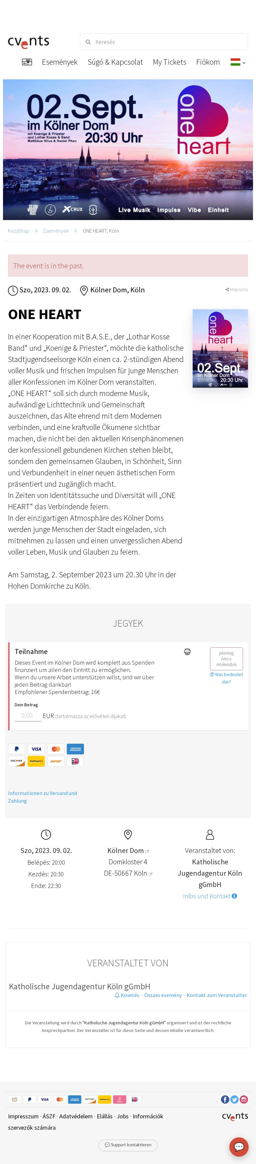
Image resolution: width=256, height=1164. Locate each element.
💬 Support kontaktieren (128, 1145)
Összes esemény (163, 995)
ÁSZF (49, 1116)
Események (56, 230)
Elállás (105, 1116)
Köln (141, 873)
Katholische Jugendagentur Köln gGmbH (79, 986)
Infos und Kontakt (207, 896)
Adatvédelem (76, 1116)
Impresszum (23, 1116)
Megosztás (238, 289)
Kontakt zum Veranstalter (217, 995)
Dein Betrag (26, 705)
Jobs (123, 1116)
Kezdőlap (18, 230)
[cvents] (38, 41)
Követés (129, 995)
